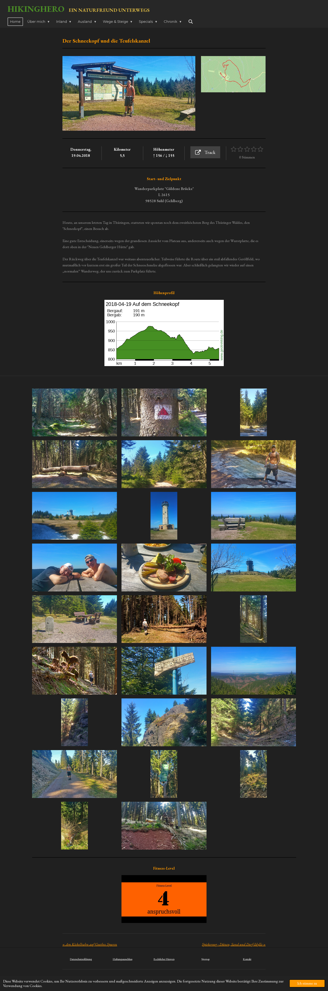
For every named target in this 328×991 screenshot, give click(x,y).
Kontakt (247, 959)
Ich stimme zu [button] (307, 983)
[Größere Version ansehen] (233, 74)
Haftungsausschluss (122, 959)
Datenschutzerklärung (81, 959)
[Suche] (190, 21)
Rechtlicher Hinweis (164, 959)
